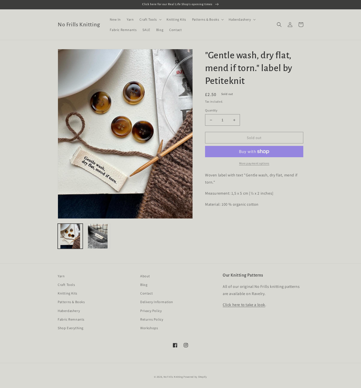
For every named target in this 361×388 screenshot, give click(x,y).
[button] (150, 19)
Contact (146, 293)
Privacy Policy (151, 311)
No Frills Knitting (173, 376)
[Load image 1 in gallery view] (70, 236)
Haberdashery (69, 311)
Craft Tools (66, 284)
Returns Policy (151, 319)
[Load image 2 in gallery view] (97, 236)
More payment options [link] (254, 163)
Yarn (61, 276)
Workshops (149, 328)
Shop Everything (70, 328)
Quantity (211, 110)
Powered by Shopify (195, 376)
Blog (143, 284)
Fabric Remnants (71, 319)
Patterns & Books (71, 302)
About (145, 276)
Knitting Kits (67, 293)
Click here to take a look (244, 304)
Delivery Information (156, 302)
